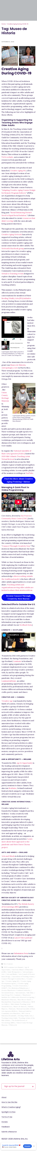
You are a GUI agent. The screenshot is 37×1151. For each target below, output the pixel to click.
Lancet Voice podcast (23, 938)
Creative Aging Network (12, 234)
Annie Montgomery (14, 972)
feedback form (26, 625)
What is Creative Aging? (11, 1107)
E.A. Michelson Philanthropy (18, 988)
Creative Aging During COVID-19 (16, 71)
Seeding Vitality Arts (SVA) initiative (16, 298)
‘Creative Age (7, 701)
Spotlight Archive (8, 1112)
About (4, 1097)
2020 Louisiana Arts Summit (13, 967)
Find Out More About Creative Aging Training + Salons (18, 480)
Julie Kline (30, 993)
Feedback (6, 1127)
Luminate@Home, (9, 681)
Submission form (21, 953)
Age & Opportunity (24, 763)
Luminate (17, 661)
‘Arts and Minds (8, 856)
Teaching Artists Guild (9, 1018)
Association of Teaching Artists (23, 977)
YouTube (29, 473)
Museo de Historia (20, 1006)
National (12, 1009)
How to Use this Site (9, 1102)
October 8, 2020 (8, 41)
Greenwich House (8, 993)
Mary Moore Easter (24, 1000)
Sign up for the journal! (14, 1086)
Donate (5, 1122)
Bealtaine (13, 788)
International (20, 993)
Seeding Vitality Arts (25, 1016)
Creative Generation (20, 986)
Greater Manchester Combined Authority (16, 990)
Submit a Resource (9, 1131)
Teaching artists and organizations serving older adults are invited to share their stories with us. (18, 587)
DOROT (4, 988)
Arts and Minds (11, 974)
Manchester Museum (9, 1000)
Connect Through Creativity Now (16, 546)
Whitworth (13, 1025)
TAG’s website (7, 157)
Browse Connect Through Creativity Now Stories (18, 597)
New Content (8, 964)
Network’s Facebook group (13, 248)
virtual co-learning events (12, 274)
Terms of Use (7, 1117)
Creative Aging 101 (18, 170)
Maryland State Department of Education (16, 1002)
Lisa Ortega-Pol (7, 995)
